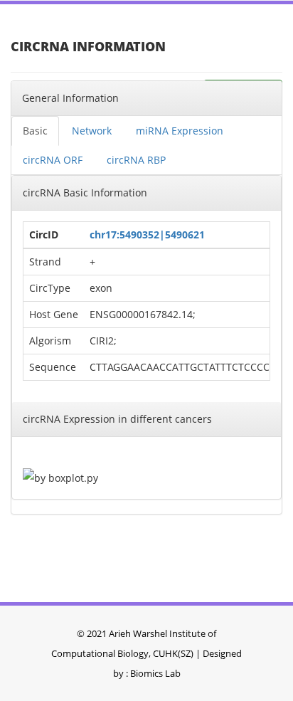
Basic (35, 130)
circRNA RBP (136, 160)
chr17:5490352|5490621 (147, 234)
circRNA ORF (52, 160)
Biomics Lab (155, 673)
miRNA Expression (179, 130)
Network (92, 130)
